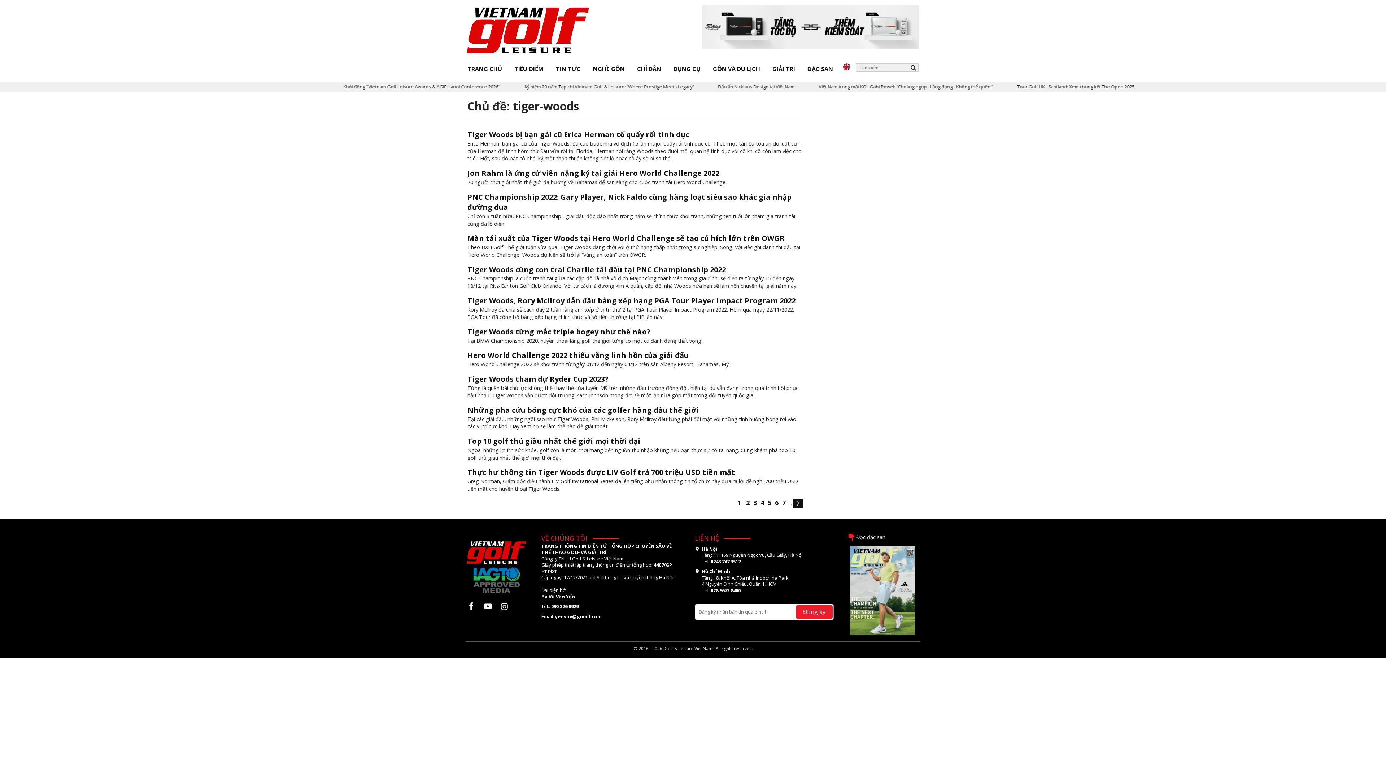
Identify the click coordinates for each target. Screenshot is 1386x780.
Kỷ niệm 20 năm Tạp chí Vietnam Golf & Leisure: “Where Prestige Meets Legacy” (573, 86)
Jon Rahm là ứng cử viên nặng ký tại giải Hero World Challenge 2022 (593, 173)
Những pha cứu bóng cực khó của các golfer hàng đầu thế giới (583, 410)
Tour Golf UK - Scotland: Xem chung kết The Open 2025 (1040, 86)
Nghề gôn (609, 69)
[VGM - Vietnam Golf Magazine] (528, 30)
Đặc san (820, 69)
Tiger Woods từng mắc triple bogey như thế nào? (558, 332)
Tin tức (568, 69)
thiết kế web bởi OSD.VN (693, 654)
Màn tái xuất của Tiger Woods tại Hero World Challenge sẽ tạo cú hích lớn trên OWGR (626, 238)
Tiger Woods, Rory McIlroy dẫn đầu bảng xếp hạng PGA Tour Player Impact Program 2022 (631, 301)
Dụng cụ (687, 69)
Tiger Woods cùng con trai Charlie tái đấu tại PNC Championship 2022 (596, 269)
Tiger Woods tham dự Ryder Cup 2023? (538, 379)
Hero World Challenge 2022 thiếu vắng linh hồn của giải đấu (578, 355)
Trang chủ (484, 69)
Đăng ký (814, 611)
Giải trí (783, 69)
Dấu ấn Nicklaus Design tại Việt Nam (721, 86)
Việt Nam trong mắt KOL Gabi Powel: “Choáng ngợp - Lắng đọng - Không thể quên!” (870, 86)
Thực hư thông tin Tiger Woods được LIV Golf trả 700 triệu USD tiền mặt (601, 472)
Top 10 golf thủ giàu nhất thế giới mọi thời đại (553, 441)
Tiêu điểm (529, 69)
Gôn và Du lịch (736, 69)
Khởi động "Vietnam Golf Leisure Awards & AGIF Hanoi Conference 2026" (386, 86)
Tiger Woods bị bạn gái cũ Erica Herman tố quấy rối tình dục (578, 134)
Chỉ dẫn (649, 69)
